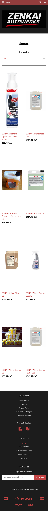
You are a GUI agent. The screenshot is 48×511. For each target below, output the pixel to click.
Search (24, 404)
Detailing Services (24, 415)
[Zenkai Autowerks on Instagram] (28, 430)
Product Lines (24, 401)
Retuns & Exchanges (24, 412)
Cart (44, 3)
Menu (7, 3)
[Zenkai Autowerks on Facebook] (20, 430)
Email (24, 443)
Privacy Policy (24, 408)
